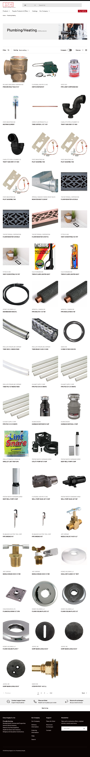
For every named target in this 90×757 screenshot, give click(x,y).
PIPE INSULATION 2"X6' (68, 311)
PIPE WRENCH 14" (8, 536)
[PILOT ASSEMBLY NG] (45, 144)
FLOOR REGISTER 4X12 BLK (69, 199)
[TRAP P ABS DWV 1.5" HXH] (74, 107)
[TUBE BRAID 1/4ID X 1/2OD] (45, 331)
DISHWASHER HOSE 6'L (10, 311)
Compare (63, 50)
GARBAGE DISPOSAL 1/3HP (69, 424)
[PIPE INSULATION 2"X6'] (74, 294)
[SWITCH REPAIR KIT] (45, 69)
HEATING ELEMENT (9, 124)
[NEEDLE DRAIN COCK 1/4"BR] (16, 556)
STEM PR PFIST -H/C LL (39, 686)
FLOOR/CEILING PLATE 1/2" (40, 611)
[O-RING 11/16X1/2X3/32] (74, 331)
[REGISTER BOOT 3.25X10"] (45, 181)
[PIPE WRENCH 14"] (16, 519)
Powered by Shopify (20, 750)
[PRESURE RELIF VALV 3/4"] (16, 69)
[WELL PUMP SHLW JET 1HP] (74, 481)
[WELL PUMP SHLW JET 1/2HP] (45, 481)
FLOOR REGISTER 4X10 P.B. (40, 237)
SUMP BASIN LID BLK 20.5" (40, 649)
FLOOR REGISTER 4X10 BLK (11, 237)
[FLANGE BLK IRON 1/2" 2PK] (16, 594)
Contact (48, 730)
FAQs (33, 736)
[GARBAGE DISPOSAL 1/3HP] (74, 406)
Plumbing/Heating (11, 15)
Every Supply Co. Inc (11, 750)
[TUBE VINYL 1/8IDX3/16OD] (16, 331)
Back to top (45, 708)
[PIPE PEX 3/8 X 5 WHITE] (45, 369)
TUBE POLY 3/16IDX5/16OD (11, 386)
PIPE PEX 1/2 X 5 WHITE (10, 424)
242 (51, 693)
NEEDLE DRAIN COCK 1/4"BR (11, 574)
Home (4, 15)
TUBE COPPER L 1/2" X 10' (40, 124)
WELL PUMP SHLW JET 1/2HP (41, 499)
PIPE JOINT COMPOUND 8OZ (69, 87)
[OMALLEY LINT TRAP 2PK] (16, 444)
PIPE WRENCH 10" (37, 536)
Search (33, 739)
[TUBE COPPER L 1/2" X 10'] (45, 107)
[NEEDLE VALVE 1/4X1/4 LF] (74, 519)
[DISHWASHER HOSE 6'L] (16, 294)
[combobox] (52, 5)
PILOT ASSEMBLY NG (38, 162)
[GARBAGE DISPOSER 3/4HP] (45, 406)
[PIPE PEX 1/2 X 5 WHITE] (16, 406)
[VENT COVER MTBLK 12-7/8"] (74, 219)
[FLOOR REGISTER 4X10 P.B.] (45, 219)
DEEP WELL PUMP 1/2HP (68, 461)
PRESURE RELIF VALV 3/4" (11, 87)
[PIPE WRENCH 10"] (45, 519)
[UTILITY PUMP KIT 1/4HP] (45, 444)
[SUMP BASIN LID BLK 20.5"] (45, 631)
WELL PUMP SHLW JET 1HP (69, 499)
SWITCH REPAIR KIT (38, 87)
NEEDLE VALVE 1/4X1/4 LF (69, 536)
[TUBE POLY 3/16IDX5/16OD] (16, 369)
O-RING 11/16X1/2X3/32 (68, 349)
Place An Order (50, 721)
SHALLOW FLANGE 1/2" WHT (70, 574)
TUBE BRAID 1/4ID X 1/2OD (40, 349)
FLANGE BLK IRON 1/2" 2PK (11, 611)
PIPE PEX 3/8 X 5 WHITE (39, 386)
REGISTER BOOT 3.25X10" (40, 199)
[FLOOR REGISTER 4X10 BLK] (16, 219)
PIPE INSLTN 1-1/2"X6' (39, 311)
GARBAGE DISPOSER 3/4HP (40, 424)
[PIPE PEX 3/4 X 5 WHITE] (74, 369)
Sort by (16, 50)
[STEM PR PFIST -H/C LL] (45, 669)
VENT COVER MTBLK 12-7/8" (69, 237)
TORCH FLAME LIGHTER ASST (41, 274)
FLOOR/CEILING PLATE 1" (10, 649)
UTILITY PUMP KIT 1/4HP (39, 461)
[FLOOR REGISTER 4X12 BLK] (74, 181)
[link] (20, 693)
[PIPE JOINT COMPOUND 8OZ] (74, 69)
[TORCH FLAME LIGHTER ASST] (45, 256)
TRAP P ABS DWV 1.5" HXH (69, 124)
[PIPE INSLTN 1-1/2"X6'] (45, 294)
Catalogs (34, 11)
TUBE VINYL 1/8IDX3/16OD (11, 349)
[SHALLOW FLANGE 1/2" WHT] (74, 556)
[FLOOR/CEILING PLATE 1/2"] (45, 594)
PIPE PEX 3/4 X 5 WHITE (68, 386)
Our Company (35, 721)
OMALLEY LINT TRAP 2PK (11, 461)
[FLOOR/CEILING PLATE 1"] (16, 631)
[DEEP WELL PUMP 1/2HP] (74, 444)
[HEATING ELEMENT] (16, 107)
